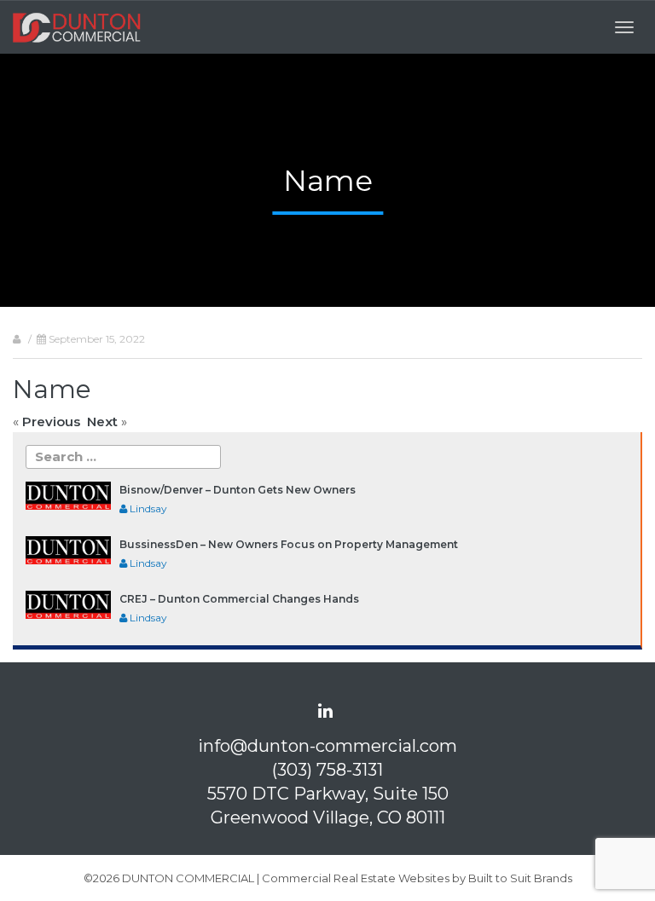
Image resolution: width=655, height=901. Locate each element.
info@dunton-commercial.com (327, 746)
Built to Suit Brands (520, 878)
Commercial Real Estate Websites (355, 878)
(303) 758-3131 (327, 769)
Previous (51, 421)
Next (102, 421)
